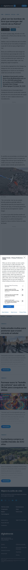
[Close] (24, 258)
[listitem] (14, 286)
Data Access (14, 312)
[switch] (22, 289)
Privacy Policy (22, 312)
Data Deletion (5, 312)
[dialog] (14, 285)
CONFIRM (8, 306)
